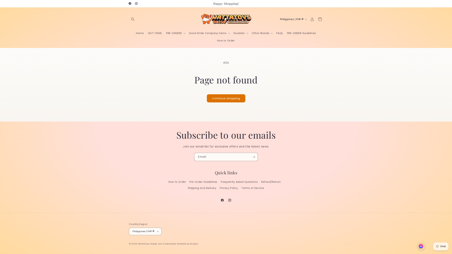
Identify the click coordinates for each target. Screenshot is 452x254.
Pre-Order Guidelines (203, 182)
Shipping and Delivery (202, 188)
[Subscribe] (254, 157)
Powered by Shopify (187, 243)
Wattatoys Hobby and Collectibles (157, 243)
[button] (133, 19)
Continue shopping (226, 98)
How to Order (177, 182)
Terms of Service (252, 188)
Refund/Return (271, 182)
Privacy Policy (229, 188)
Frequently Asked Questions (239, 182)
